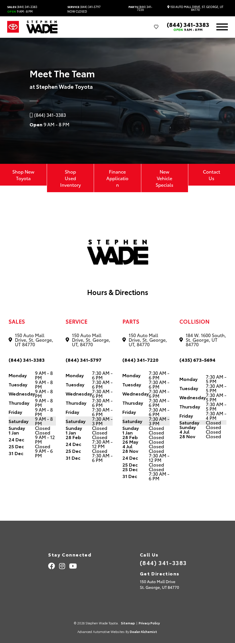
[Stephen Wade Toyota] (42, 27)
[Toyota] (13, 27)
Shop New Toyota (23, 174)
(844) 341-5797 (84, 6)
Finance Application (117, 178)
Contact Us (211, 174)
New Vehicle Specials (164, 178)
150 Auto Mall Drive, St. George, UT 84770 (196, 8)
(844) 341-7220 (140, 8)
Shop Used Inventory (70, 178)
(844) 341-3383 (22, 6)
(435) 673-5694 (197, 359)
